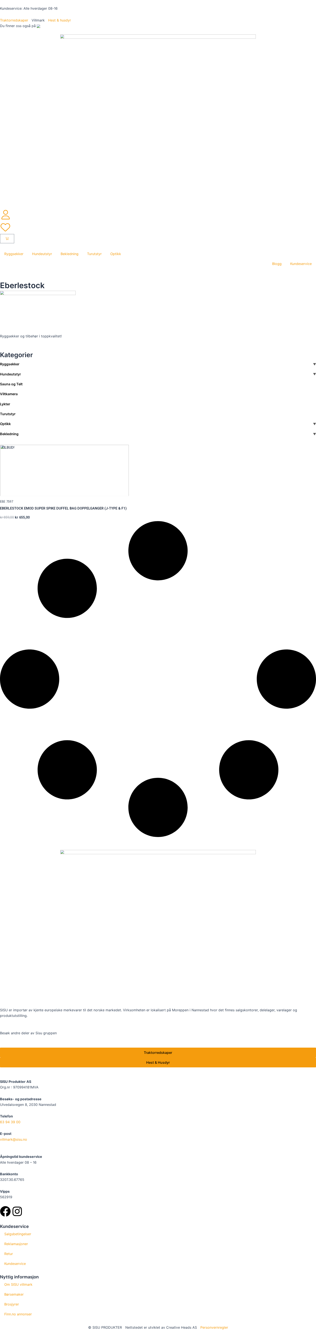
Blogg (277, 264)
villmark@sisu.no (13, 1139)
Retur (8, 1254)
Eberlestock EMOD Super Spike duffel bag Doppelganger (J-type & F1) (63, 508)
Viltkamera (9, 394)
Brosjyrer (11, 1304)
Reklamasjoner (16, 1244)
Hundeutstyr (42, 254)
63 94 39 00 (10, 1122)
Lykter (5, 404)
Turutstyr (94, 254)
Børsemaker (14, 1294)
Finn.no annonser (18, 1314)
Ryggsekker (13, 254)
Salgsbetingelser (17, 1234)
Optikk (115, 254)
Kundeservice (301, 264)
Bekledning (69, 254)
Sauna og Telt (11, 384)
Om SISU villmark (18, 1284)
